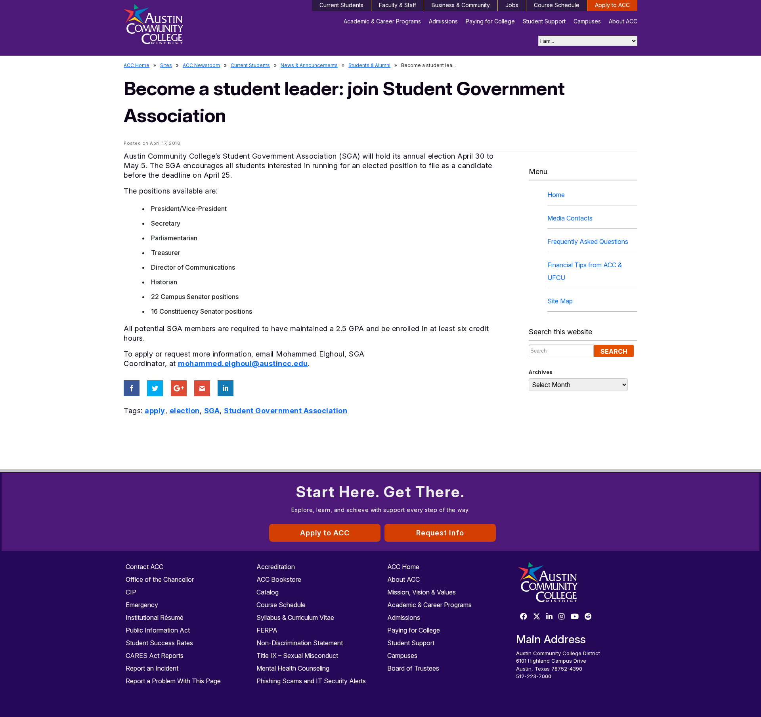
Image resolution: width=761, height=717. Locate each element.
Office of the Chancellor (160, 579)
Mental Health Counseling (292, 668)
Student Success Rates (159, 643)
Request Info (440, 533)
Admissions (443, 21)
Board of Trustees (413, 668)
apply (155, 410)
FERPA (266, 630)
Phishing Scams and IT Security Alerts (311, 681)
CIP (131, 592)
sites (166, 65)
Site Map (560, 301)
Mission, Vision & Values (421, 592)
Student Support (544, 21)
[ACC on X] (536, 617)
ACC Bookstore (278, 579)
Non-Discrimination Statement (299, 643)
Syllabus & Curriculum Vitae (295, 617)
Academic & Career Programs (382, 21)
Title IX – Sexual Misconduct (297, 655)
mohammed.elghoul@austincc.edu (243, 363)
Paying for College (490, 21)
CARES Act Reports (155, 655)
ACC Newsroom (201, 65)
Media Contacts (570, 218)
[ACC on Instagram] (561, 617)
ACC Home (136, 65)
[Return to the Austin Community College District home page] (184, 26)
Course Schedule (556, 5)
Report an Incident (152, 668)
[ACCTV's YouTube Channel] (575, 617)
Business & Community (461, 5)
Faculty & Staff (397, 5)
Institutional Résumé (155, 617)
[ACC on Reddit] (588, 617)
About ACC (623, 21)
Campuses (587, 21)
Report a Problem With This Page (173, 681)
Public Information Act (158, 630)
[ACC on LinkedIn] (549, 617)
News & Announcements (309, 65)
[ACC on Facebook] (523, 617)
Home (556, 195)
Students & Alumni (369, 65)
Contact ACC (144, 567)
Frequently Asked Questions (587, 241)
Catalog (267, 592)
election (185, 410)
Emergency (142, 605)
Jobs (511, 5)
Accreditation (275, 567)
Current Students (341, 5)
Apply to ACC (612, 5)
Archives (541, 372)
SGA (212, 410)
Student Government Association (285, 410)
